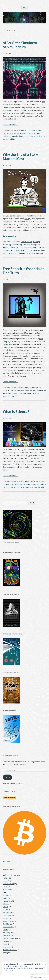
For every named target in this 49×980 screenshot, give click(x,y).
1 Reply (5, 279)
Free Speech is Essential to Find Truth (23, 270)
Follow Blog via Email (10, 756)
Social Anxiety (8, 927)
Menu (24, 7)
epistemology (20, 484)
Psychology (7, 245)
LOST (26, 219)
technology (16, 133)
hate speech (38, 390)
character (19, 247)
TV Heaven (7, 941)
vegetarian (7, 947)
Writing (22, 133)
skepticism (24, 487)
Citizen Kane (27, 247)
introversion (7, 901)
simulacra (17, 113)
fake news (20, 390)
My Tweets (7, 861)
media (10, 393)
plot (4, 253)
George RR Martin (16, 250)
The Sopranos (20, 253)
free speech (29, 390)
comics (5, 881)
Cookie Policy (8, 970)
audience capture (9, 247)
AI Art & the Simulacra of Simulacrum (20, 45)
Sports (5, 930)
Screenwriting (17, 245)
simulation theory (17, 136)
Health (5, 892)
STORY (27, 227)
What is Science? (16, 411)
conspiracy (12, 390)
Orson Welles (33, 250)
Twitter (34, 393)
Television (26, 245)
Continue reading (10, 124)
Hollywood (6, 136)
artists (39, 133)
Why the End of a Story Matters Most (20, 156)
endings (36, 247)
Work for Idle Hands (10, 950)
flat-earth (28, 484)
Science (32, 481)
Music (5, 909)
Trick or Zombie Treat (10, 938)
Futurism (6, 889)
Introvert (6, 904)
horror (5, 898)
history (5, 895)
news (15, 393)
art (35, 133)
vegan (5, 944)
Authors (6, 878)
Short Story (7, 924)
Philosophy (7, 133)
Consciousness (26, 242)
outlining (41, 250)
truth (44, 136)
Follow (7, 777)
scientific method (13, 487)
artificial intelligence (28, 130)
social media (28, 136)
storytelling (38, 136)
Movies (38, 130)
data (4, 470)
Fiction (5, 887)
